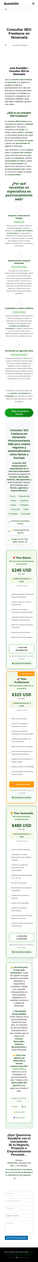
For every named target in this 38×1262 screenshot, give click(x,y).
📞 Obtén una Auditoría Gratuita (19, 412)
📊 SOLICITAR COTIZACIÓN (21, 937)
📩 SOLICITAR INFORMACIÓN (22, 648)
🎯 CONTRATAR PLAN (21, 784)
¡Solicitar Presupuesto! (16, 1238)
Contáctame (18, 1069)
